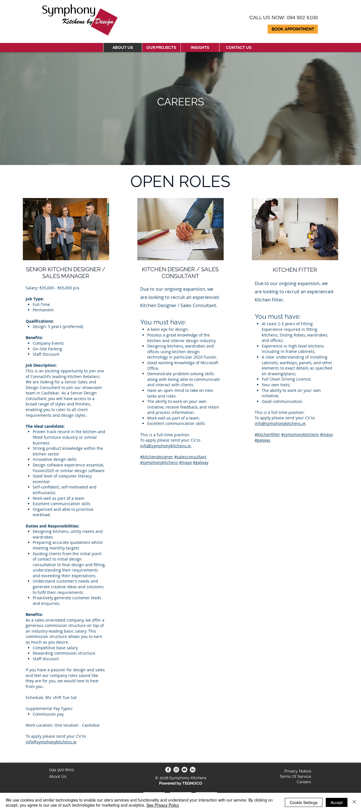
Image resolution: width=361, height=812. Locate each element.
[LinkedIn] (192, 769)
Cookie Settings (304, 802)
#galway (262, 440)
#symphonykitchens (300, 434)
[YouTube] (184, 769)
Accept (337, 802)
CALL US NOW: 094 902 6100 (283, 17)
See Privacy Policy (162, 805)
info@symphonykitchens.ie (51, 741)
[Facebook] (168, 769)
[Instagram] (176, 769)
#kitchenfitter (267, 434)
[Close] (354, 802)
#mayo (326, 434)
